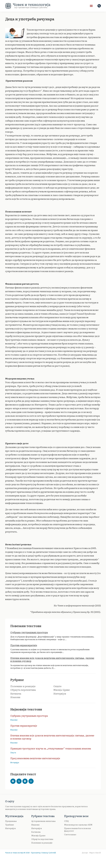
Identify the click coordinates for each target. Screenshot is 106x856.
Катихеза (15, 693)
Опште (57, 686)
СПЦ (66, 821)
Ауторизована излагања (43, 821)
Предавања (11, 821)
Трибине (9, 824)
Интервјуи (59, 693)
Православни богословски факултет (77, 829)
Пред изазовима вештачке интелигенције (35, 758)
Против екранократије (23, 645)
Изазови (15, 697)
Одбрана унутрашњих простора (29, 632)
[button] (91, 5)
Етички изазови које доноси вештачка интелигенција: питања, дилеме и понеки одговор (52, 659)
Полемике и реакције (23, 686)
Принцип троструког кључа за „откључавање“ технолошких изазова (50, 748)
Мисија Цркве (61, 690)
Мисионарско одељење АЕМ (78, 824)
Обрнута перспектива (23, 690)
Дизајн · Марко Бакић (91, 852)
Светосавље (70, 834)
